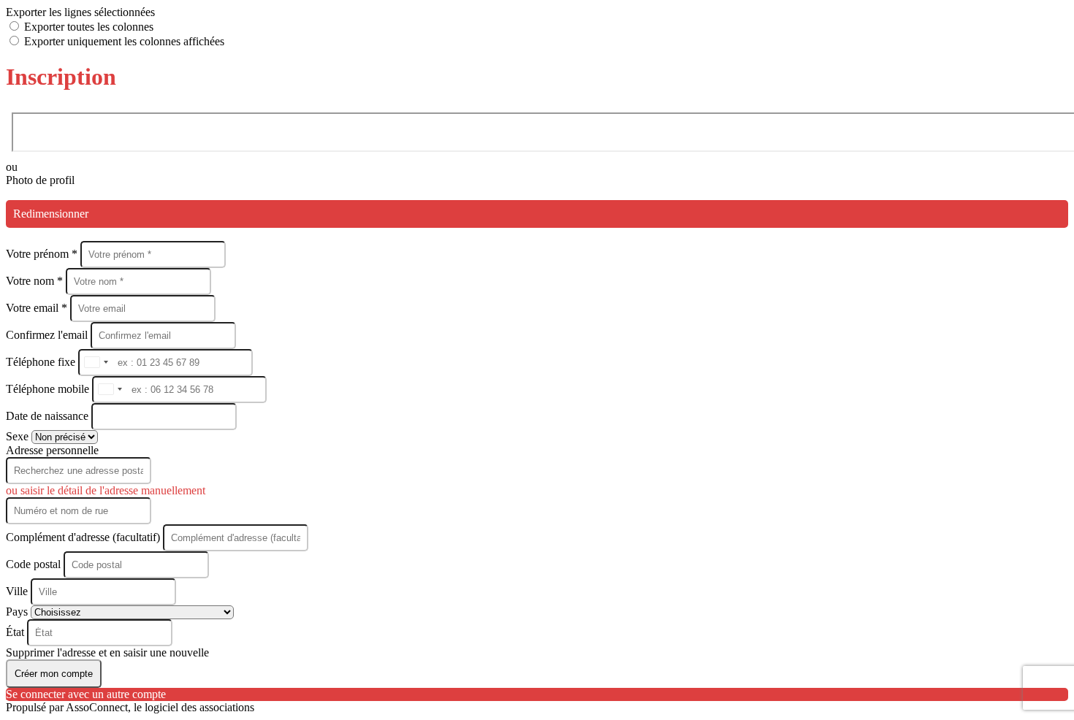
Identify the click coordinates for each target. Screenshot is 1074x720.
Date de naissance (48, 416)
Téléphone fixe (42, 362)
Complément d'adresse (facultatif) (84, 537)
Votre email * (38, 308)
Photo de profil (40, 180)
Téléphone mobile (49, 389)
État (16, 632)
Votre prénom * (43, 254)
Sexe (18, 436)
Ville (18, 591)
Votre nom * (36, 281)
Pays (18, 611)
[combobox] (96, 362)
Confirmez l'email (47, 335)
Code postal (33, 564)
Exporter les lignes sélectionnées (80, 12)
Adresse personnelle (52, 450)
